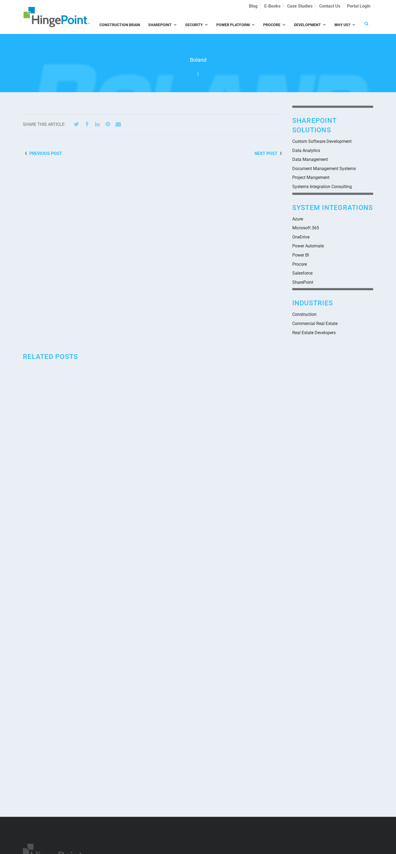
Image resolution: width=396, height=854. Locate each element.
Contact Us (329, 6)
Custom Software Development (322, 141)
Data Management (310, 159)
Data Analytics (306, 150)
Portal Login (358, 6)
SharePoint (160, 25)
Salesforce (302, 273)
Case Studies (299, 6)
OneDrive (301, 237)
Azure (297, 219)
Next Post (266, 153)
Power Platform (233, 25)
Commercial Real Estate (315, 323)
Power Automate (308, 245)
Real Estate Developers (314, 332)
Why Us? (342, 25)
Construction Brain (119, 25)
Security (194, 25)
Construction (304, 314)
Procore (271, 25)
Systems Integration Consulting (322, 186)
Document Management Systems (324, 168)
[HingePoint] (56, 17)
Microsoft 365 (305, 227)
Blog (253, 6)
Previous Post (45, 153)
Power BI (300, 255)
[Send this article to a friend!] (118, 124)
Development (307, 25)
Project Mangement (310, 177)
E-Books (272, 6)
